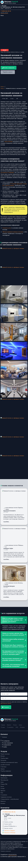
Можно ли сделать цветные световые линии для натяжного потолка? (13, 634)
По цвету (4, 747)
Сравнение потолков (6, 797)
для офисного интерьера (7, 172)
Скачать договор (8, 822)
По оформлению (6, 745)
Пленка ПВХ (4, 784)
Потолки (2, 88)
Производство (4, 780)
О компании (4, 33)
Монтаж (3, 756)
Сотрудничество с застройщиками (10, 799)
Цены (2, 27)
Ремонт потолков (5, 754)
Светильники (4, 778)
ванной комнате (10, 185)
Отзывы (3, 30)
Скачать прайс (8, 824)
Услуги (2, 24)
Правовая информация (6, 851)
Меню (2, 15)
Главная (3, 18)
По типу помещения (7, 743)
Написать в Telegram (9, 830)
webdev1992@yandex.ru (10, 826)
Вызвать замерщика (9, 68)
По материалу (6, 741)
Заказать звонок (4, 12)
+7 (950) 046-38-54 (6, 11)
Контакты (3, 39)
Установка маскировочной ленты (9, 762)
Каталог (3, 21)
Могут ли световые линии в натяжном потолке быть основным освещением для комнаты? (12, 619)
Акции (2, 786)
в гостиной (13, 184)
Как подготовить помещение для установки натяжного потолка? (12, 659)
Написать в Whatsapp (9, 832)
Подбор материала (6, 771)
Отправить (6, 707)
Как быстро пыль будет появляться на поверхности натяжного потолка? (13, 646)
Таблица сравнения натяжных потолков (12, 232)
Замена (3, 769)
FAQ (2, 36)
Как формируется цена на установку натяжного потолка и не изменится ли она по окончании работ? (13, 652)
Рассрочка (3, 760)
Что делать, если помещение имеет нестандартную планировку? (13, 665)
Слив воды (3, 767)
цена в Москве (8, 141)
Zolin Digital (13, 854)
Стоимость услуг (6, 228)
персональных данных (6, 703)
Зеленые (4, 737)
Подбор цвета (4, 758)
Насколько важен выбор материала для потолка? (13, 640)
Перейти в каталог (8, 72)
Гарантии (3, 790)
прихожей (19, 184)
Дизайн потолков (5, 764)
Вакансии (3, 801)
